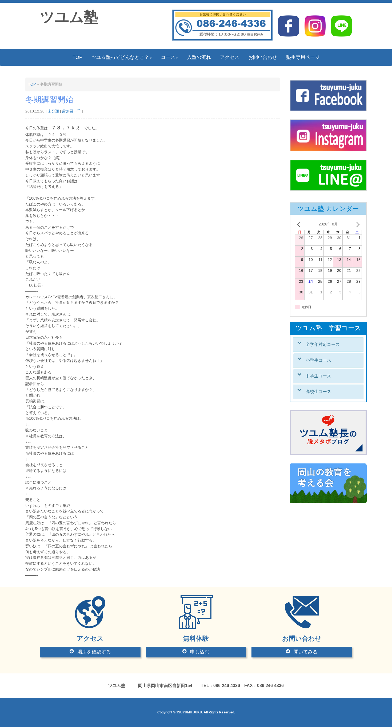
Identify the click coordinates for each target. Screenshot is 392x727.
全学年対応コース (323, 344)
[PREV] (300, 224)
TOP (32, 84)
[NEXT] (357, 224)
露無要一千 (71, 111)
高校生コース (318, 391)
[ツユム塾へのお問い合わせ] (222, 39)
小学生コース (318, 360)
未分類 (53, 111)
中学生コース (318, 376)
